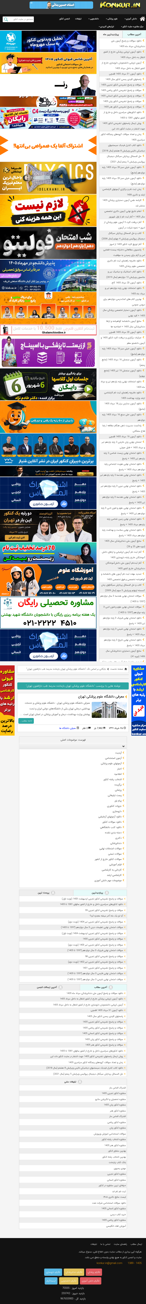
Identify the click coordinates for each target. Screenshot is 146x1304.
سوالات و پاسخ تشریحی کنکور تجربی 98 (104, 956)
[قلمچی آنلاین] (48, 330)
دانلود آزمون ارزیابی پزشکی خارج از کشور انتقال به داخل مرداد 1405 (91, 999)
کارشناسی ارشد (114, 875)
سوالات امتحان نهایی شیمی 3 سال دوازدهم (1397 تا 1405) (95, 979)
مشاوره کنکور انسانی (116, 1180)
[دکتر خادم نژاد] (48, 384)
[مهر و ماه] (48, 41)
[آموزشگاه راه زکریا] (48, 471)
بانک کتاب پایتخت (117, 1162)
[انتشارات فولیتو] (48, 243)
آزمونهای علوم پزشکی (111, 763)
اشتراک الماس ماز (118, 1088)
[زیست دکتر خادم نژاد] (48, 118)
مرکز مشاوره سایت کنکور (132, 26)
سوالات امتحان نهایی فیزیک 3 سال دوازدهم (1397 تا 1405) (95, 950)
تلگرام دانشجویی (69, 1281)
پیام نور (118, 801)
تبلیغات (78, 18)
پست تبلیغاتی (115, 795)
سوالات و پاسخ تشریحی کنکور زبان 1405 (122, 101)
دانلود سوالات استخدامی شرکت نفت (109, 1203)
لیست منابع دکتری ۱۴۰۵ (114, 1197)
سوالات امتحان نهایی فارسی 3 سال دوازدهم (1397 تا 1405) (95, 973)
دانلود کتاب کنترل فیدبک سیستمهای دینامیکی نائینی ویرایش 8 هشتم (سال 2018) (84, 1068)
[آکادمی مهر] (48, 308)
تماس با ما (105, 1244)
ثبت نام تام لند (119, 1191)
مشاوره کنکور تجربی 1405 (114, 1093)
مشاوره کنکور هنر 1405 (115, 1145)
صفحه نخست (116, 669)
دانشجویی (94, 18)
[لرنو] (48, 210)
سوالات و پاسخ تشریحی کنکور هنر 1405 (122, 107)
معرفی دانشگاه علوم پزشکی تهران (101, 696)
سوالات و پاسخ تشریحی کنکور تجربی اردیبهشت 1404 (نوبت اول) (92, 933)
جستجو (6, 19)
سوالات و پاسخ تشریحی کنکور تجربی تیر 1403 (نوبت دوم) (95, 945)
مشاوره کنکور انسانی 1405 (113, 1208)
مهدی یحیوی (120, 1168)
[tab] (73, 746)
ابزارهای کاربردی (107, 26)
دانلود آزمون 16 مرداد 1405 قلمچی (125, 436)
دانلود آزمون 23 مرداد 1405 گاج (126, 283)
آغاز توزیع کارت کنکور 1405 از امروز (125, 244)
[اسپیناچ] (48, 352)
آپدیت (118, 753)
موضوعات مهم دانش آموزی (108, 880)
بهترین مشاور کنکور (117, 1151)
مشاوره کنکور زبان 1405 (115, 1105)
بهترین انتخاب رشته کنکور (114, 1157)
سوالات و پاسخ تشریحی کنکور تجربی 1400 (103, 939)
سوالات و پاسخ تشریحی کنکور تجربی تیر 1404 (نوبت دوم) (95, 922)
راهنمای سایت (120, 1244)
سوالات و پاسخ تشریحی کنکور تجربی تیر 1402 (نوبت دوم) (95, 962)
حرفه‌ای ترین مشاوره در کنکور (112, 1185)
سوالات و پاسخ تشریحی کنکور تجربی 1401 (103, 968)
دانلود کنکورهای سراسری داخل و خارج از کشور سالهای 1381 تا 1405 (91, 904)
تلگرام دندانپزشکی (74, 1272)
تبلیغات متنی (70, 1081)
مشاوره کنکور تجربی (116, 1174)
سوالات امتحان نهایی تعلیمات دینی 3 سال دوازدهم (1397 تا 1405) (92, 927)
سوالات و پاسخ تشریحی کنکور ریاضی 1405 (121, 90)
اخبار (119, 769)
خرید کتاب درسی (118, 1214)
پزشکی (118, 790)
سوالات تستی (115, 854)
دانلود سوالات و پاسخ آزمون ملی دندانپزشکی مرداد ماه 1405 (94, 993)
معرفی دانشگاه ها (67, 728)
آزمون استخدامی (113, 758)
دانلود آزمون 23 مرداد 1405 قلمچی (125, 332)
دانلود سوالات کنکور (112, 822)
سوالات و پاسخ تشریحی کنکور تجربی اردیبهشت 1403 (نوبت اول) (92, 899)
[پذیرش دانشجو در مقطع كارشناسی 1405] (48, 276)
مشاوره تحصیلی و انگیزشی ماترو (110, 1099)
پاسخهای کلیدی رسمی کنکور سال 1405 (123, 79)
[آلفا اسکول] (48, 145)
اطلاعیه (118, 774)
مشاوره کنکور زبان (118, 1128)
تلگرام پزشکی (94, 1272)
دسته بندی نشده (113, 833)
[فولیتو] (48, 101)
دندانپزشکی (116, 843)
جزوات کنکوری (114, 806)
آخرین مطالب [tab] (134, 34)
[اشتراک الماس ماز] (48, 493)
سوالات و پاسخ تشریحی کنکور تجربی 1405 (121, 85)
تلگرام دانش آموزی (91, 1281)
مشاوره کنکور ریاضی (116, 1122)
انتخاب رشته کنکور (112, 779)
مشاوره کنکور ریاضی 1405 (114, 1220)
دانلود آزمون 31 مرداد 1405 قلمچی (125, 74)
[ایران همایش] (48, 613)
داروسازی (117, 811)
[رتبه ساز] (48, 85)
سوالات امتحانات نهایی (110, 848)
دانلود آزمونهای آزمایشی (110, 817)
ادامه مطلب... (26, 720)
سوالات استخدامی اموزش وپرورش (110, 1134)
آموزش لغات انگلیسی (116, 1226)
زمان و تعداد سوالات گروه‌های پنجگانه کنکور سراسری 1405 (95, 1062)
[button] (122, 746)
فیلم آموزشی (115, 864)
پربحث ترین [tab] (44, 892)
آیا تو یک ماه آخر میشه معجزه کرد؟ (106, 916)
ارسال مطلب (136, 1244)
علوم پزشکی (112, 18)
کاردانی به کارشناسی (112, 870)
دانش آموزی (131, 18)
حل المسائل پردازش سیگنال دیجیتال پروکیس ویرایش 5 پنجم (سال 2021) (88, 1074)
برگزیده (118, 785)
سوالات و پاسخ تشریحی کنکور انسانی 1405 (121, 96)
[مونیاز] (48, 449)
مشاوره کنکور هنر (118, 1111)
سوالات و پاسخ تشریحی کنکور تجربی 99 (104, 910)
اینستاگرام (51, 1281)
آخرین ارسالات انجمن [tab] (47, 987)
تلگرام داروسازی (53, 1272)
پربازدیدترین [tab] (98, 892)
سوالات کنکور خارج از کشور (108, 859)
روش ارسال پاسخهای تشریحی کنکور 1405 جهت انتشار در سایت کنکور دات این (86, 1056)
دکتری (118, 838)
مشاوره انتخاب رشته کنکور (114, 1139)
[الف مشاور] (48, 417)
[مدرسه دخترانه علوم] (48, 580)
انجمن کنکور (64, 18)
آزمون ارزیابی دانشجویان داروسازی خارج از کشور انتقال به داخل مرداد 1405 (88, 1005)
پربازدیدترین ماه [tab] (111, 34)
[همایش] (48, 526)
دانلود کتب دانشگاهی (111, 827)
